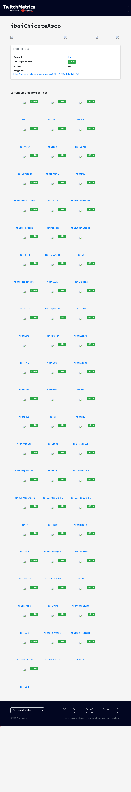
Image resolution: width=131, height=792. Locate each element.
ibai (69, 57)
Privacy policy (76, 711)
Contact (106, 709)
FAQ (64, 709)
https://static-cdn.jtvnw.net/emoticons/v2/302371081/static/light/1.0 (46, 74)
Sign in (119, 711)
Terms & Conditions (91, 711)
